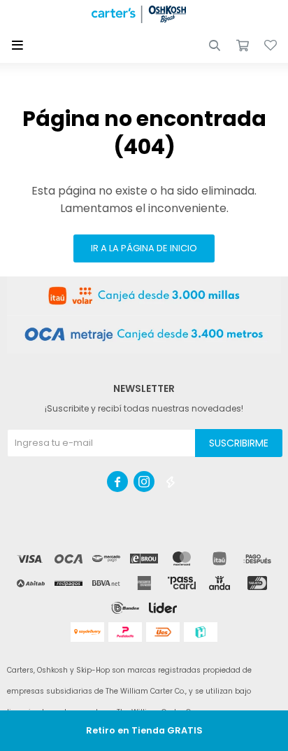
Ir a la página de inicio (144, 248)
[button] (215, 45)
